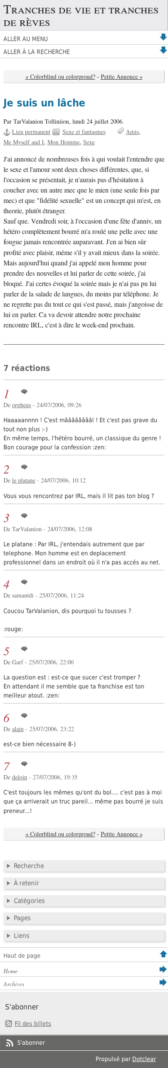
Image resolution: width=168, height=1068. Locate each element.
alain (18, 729)
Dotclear (144, 1059)
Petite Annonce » (122, 76)
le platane (23, 480)
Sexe (89, 142)
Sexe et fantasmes (84, 132)
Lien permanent (31, 132)
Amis (132, 132)
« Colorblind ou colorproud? (60, 76)
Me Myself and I (23, 142)
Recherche (29, 866)
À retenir (26, 883)
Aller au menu (25, 38)
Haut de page (21, 955)
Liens (21, 936)
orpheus (21, 405)
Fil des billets (33, 1023)
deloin (19, 777)
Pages (22, 918)
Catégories (29, 901)
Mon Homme (63, 142)
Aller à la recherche (36, 51)
